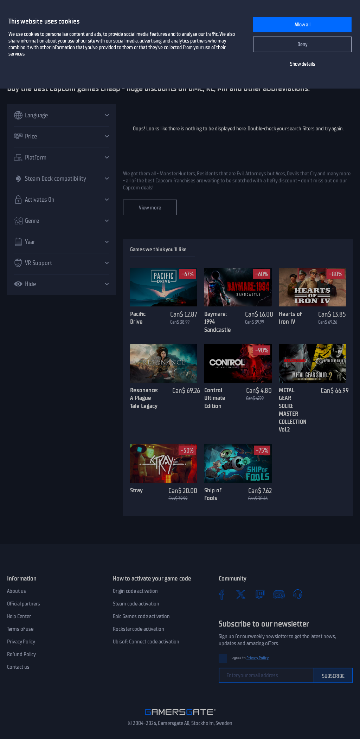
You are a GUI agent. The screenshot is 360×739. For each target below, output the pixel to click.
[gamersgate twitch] (259, 594)
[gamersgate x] (240, 594)
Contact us (18, 666)
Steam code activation (136, 603)
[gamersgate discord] (278, 594)
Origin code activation (135, 591)
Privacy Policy (21, 641)
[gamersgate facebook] (221, 594)
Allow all (302, 24)
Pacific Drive (138, 318)
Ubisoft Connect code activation (146, 641)
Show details (302, 64)
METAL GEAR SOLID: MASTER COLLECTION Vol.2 (293, 410)
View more (150, 207)
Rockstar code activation (138, 629)
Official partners (23, 603)
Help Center (19, 616)
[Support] (297, 594)
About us (16, 591)
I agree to (250, 658)
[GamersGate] (180, 716)
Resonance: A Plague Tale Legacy (144, 398)
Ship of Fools (212, 494)
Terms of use (20, 629)
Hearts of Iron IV (290, 318)
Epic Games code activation (141, 616)
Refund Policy (21, 654)
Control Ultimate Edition (214, 398)
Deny (302, 44)
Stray (136, 490)
